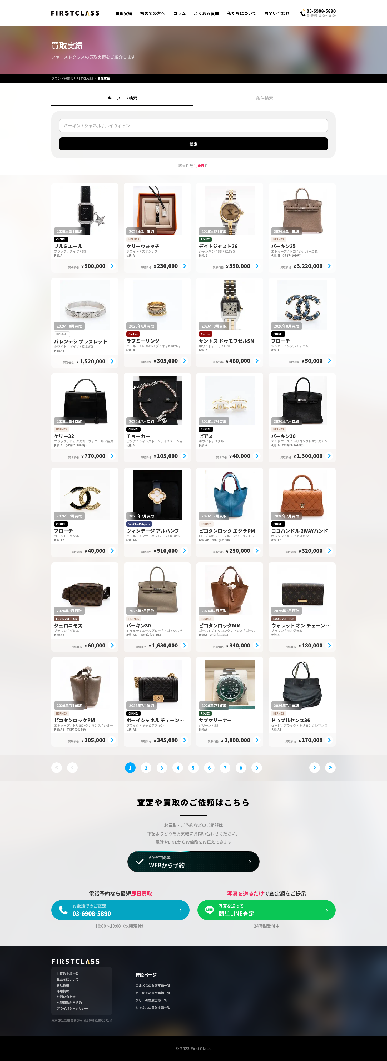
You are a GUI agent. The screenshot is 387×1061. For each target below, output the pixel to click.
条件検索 (264, 98)
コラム (179, 13)
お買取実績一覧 (68, 973)
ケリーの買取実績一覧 (151, 1000)
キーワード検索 (122, 98)
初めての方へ (152, 13)
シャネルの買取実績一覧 (153, 1007)
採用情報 (63, 991)
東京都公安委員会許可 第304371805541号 (81, 1020)
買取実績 (123, 13)
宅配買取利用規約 (69, 1002)
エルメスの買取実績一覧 (153, 985)
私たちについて (241, 13)
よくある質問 (206, 13)
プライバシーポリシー (72, 1008)
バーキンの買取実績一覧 (153, 992)
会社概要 (63, 985)
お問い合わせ (277, 13)
